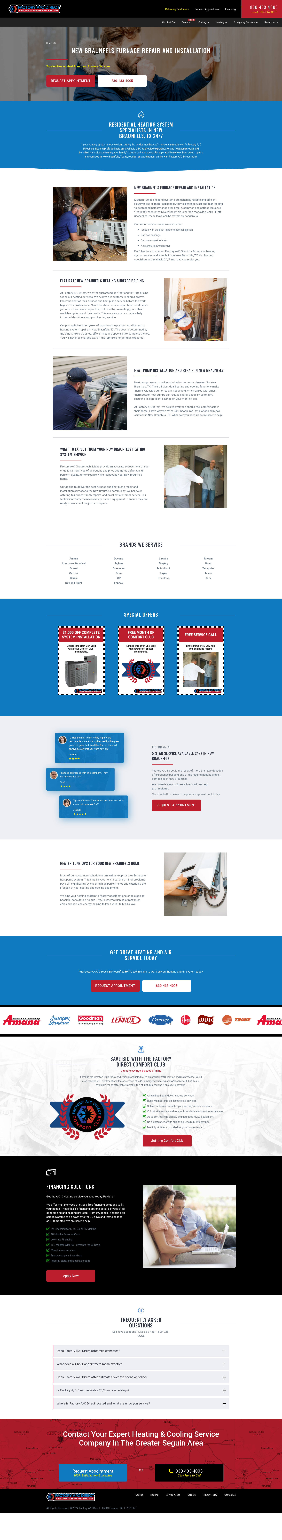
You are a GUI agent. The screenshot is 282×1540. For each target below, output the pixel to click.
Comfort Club (169, 22)
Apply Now (71, 1276)
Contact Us (230, 1495)
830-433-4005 (264, 9)
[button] (204, 22)
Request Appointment (207, 9)
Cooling (139, 1495)
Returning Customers (177, 9)
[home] (34, 4)
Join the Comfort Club (167, 1141)
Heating (154, 1495)
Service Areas (173, 1495)
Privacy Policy (210, 1495)
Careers (186, 22)
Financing (230, 9)
